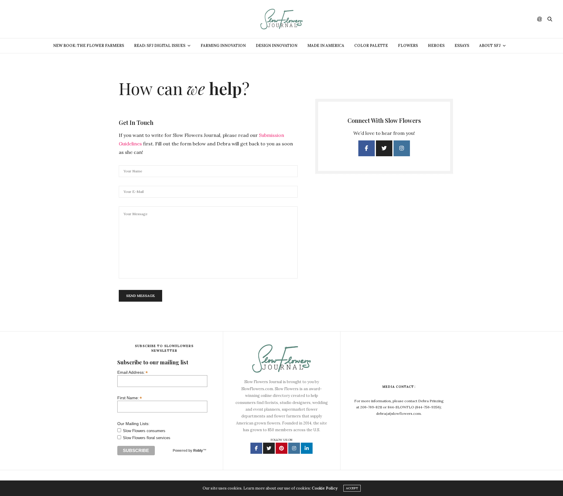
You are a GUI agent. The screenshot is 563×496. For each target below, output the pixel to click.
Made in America (325, 45)
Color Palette (371, 45)
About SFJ (490, 45)
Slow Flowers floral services (146, 438)
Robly (198, 451)
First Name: (129, 397)
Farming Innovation (223, 45)
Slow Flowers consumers (144, 431)
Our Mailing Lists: (133, 423)
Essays (462, 45)
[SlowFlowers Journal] (281, 19)
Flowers (408, 45)
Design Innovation (276, 45)
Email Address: (132, 372)
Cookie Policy (325, 488)
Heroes (436, 45)
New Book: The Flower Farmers (88, 45)
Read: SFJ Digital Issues (159, 45)
